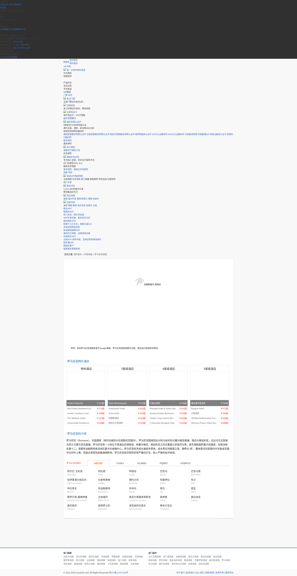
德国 (90, 199)
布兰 (193, 479)
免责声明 (220, 573)
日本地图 (134, 564)
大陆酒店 (209, 413)
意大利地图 (81, 557)
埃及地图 (67, 564)
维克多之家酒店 (127, 423)
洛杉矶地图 (204, 564)
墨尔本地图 (164, 564)
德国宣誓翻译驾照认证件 (74, 134)
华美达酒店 (168, 403)
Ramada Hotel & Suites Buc (168, 408)
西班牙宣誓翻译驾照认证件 (122, 134)
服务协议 (229, 573)
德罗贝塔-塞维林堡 (77, 497)
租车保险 (67, 140)
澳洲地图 (101, 564)
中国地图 (105, 557)
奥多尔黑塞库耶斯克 (140, 497)
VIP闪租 (67, 66)
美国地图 (78, 564)
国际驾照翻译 (69, 118)
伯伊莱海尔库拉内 (76, 479)
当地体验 (71, 105)
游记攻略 (71, 196)
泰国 (79, 199)
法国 (95, 205)
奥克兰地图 (193, 557)
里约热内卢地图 (179, 564)
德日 (162, 488)
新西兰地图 (89, 564)
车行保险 (71, 147)
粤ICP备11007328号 (118, 573)
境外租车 (74, 60)
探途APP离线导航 (75, 176)
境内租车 (74, 63)
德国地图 (101, 560)
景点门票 (71, 99)
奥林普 (163, 497)
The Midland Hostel (85, 418)
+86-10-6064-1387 (22, 48)
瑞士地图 (122, 560)
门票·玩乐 (67, 95)
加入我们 (200, 573)
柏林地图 (152, 560)
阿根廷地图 (127, 557)
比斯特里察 (104, 479)
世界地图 (88, 254)
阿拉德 (101, 471)
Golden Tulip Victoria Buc (168, 418)
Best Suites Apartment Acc (85, 408)
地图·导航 (67, 172)
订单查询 (4, 4)
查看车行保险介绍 (71, 150)
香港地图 (188, 560)
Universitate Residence (85, 423)
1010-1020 (18, 42)
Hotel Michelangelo (127, 403)
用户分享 (67, 182)
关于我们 (180, 573)
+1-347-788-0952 (21, 45)
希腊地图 (116, 557)
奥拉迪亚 (196, 497)
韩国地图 (124, 564)
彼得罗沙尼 (104, 505)
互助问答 (71, 202)
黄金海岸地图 (175, 560)
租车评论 (71, 186)
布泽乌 (132, 488)
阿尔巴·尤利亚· (75, 471)
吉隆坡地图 (181, 557)
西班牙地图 (94, 557)
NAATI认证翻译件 (176, 134)
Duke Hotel (127, 413)
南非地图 (132, 560)
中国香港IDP (203, 134)
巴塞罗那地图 (201, 560)
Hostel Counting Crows (85, 413)
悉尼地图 (163, 560)
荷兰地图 (80, 560)
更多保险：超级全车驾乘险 (75, 169)
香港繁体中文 (19, 29)
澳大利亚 (72, 199)
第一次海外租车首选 (76, 70)
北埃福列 (103, 497)
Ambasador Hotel (127, 408)
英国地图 (111, 560)
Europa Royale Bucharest (168, 413)
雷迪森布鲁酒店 (209, 403)
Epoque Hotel (209, 408)
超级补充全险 (73, 157)
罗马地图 (226, 560)
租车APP (67, 208)
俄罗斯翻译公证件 (143, 134)
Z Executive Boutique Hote (168, 423)
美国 (65, 199)
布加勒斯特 (104, 488)
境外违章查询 (15, 4)
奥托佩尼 (72, 505)
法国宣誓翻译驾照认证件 (98, 134)
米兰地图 (152, 564)
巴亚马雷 (196, 471)
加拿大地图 (68, 557)
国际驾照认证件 (74, 122)
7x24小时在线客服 (8, 57)
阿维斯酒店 (127, 418)
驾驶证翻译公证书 (218, 134)
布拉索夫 (72, 488)
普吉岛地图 (206, 557)
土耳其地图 (112, 564)
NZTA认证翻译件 (160, 134)
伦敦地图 (192, 564)
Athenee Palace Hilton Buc (209, 423)
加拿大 (96, 199)
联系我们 (190, 573)
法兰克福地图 (154, 557)
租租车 (66, 62)
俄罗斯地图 (68, 560)
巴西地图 (139, 557)
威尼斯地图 (214, 560)
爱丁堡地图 (168, 557)
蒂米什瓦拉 (166, 505)
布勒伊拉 (165, 479)
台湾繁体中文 (6, 29)
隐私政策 (210, 573)
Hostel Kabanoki (85, 403)
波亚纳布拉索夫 (137, 505)
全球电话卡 (72, 112)
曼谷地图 (217, 557)
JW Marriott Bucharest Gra (209, 418)
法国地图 (90, 560)
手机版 (3, 8)
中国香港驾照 (191, 134)
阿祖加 (132, 471)
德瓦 (193, 488)
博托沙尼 (134, 479)
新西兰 (84, 199)
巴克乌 (163, 471)
